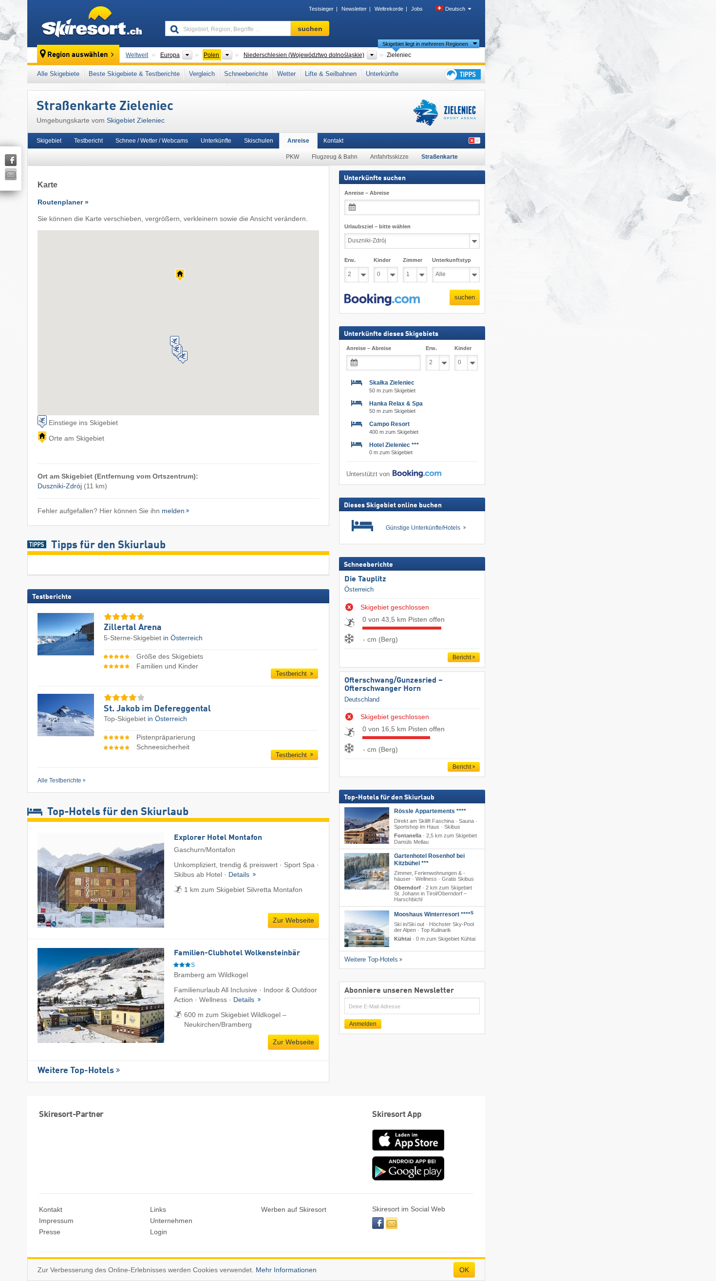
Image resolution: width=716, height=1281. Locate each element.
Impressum (56, 1221)
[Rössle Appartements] (366, 825)
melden (173, 511)
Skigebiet (49, 140)
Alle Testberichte (59, 780)
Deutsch (455, 9)
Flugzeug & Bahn (335, 156)
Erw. (350, 260)
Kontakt (333, 140)
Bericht (461, 657)
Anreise (298, 140)
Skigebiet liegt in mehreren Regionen (425, 44)
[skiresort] (92, 23)
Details (239, 874)
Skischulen (258, 140)
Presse (49, 1232)
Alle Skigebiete (58, 73)
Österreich (359, 589)
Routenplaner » (63, 202)
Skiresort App (397, 1115)
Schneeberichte (246, 73)
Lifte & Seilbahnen (331, 73)
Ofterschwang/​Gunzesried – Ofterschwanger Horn (393, 685)
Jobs (417, 9)
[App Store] (408, 1151)
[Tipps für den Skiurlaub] (462, 74)
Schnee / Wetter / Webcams (151, 140)
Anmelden (363, 1024)
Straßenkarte (439, 156)
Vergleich (202, 73)
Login (158, 1232)
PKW (292, 156)
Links (158, 1209)
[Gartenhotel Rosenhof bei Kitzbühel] (366, 871)
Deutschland (361, 699)
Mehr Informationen (286, 1270)
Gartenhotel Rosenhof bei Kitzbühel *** (429, 860)
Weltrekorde (389, 9)
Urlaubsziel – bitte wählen (377, 226)
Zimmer (412, 260)
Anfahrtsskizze (389, 156)
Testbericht (88, 140)
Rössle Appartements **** (430, 811)
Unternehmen (171, 1221)
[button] (382, 300)
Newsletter (354, 9)
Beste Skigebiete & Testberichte (134, 73)
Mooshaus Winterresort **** (433, 914)
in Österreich (183, 638)
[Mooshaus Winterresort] (366, 928)
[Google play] (408, 1178)
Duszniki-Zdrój (60, 486)
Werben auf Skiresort (293, 1209)
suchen (464, 297)
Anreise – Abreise (366, 193)
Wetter (286, 73)
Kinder (382, 260)
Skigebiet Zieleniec (136, 120)
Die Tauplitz (365, 579)
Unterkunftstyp (451, 260)
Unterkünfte (382, 73)
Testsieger (321, 9)
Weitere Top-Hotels (76, 1070)
